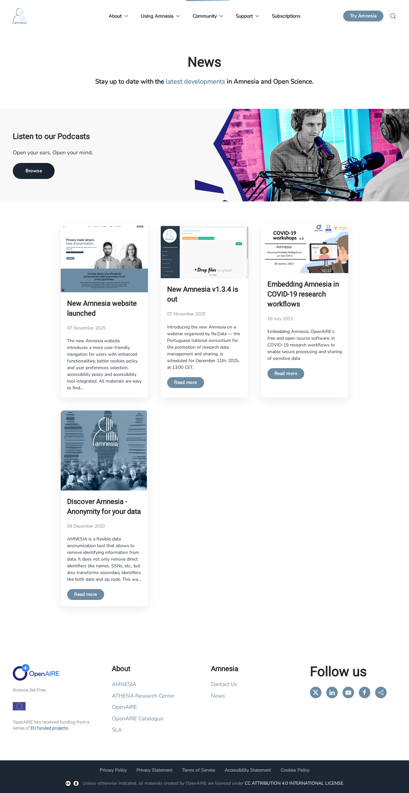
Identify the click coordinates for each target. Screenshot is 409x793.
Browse (34, 171)
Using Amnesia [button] (157, 16)
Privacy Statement (154, 770)
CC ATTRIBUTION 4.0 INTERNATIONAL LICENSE (294, 783)
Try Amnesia (363, 16)
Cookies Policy (295, 770)
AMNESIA (124, 684)
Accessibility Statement (248, 770)
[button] (393, 16)
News (218, 696)
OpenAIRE (124, 707)
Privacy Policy (113, 770)
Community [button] (205, 16)
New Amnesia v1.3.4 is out (202, 294)
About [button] (115, 16)
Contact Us (224, 684)
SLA (117, 729)
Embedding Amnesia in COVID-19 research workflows (303, 294)
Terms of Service (198, 770)
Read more (185, 382)
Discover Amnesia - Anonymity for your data (104, 507)
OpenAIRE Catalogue (137, 718)
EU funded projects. (50, 728)
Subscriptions (286, 16)
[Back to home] (20, 16)
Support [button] (244, 16)
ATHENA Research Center (143, 696)
